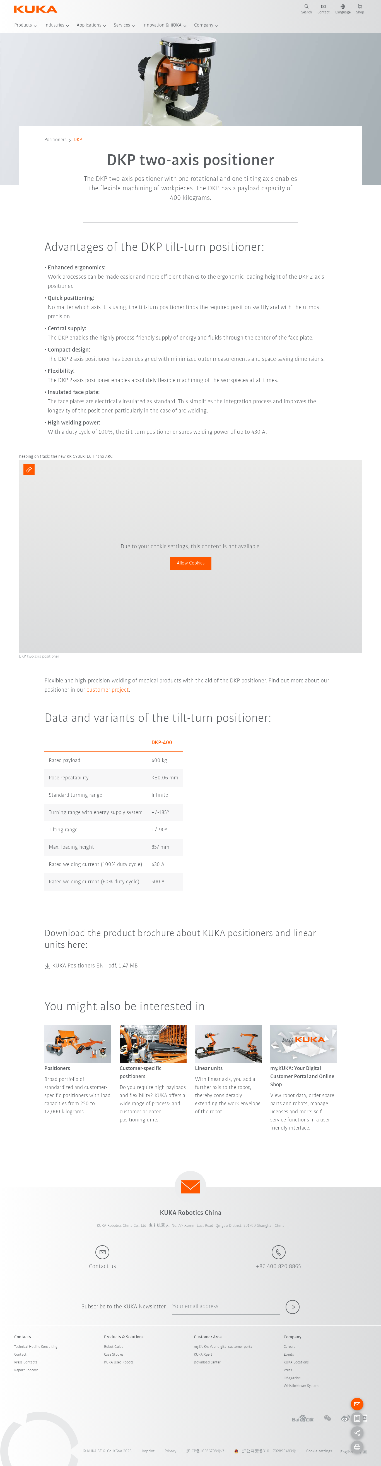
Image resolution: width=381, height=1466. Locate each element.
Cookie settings (319, 1451)
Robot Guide (113, 1347)
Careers (289, 1347)
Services (122, 25)
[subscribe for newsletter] (293, 1307)
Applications (89, 25)
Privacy (170, 1451)
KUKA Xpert (203, 1355)
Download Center (207, 1362)
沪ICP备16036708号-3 (205, 1451)
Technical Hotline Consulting (35, 1347)
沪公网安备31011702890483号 (269, 1451)
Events (289, 1355)
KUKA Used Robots (119, 1362)
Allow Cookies (190, 563)
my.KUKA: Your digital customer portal (223, 1347)
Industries (54, 25)
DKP (78, 140)
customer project (107, 690)
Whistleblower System (301, 1386)
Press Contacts (25, 1362)
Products (23, 25)
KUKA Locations (296, 1362)
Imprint (148, 1451)
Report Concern (26, 1370)
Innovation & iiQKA (162, 25)
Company (203, 25)
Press (288, 1370)
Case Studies (114, 1355)
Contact (20, 1355)
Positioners (55, 140)
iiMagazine (292, 1378)
